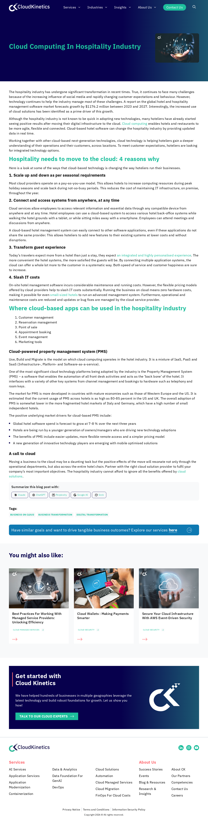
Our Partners (180, 776)
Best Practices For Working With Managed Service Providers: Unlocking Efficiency (37, 617)
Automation (104, 776)
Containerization (21, 793)
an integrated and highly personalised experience (154, 255)
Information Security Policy (128, 809)
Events (144, 776)
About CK (178, 769)
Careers (177, 795)
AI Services (17, 769)
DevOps (58, 787)
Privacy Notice (71, 809)
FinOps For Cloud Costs (113, 795)
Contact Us (174, 7)
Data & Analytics (64, 769)
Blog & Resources (152, 782)
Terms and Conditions (96, 809)
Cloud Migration (107, 789)
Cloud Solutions (107, 769)
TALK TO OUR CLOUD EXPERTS (44, 716)
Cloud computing (134, 123)
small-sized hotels (64, 295)
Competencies (182, 782)
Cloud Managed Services (26, 630)
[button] (194, 7)
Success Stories (151, 769)
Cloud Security (86, 630)
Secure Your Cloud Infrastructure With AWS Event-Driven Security (168, 615)
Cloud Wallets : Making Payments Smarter (103, 615)
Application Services (24, 776)
